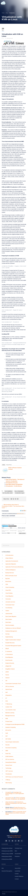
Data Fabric (8, 622)
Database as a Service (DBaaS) (13, 628)
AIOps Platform (9, 558)
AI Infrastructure (9, 555)
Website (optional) (21, 527)
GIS (6, 680)
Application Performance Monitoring (14, 567)
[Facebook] (18, 841)
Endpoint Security (9, 663)
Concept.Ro (8, 792)
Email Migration (9, 657)
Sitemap (3, 893)
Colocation (8, 599)
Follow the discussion (25, 510)
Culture (7, 610)
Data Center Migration (10, 616)
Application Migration (10, 564)
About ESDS (18, 868)
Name (3, 527)
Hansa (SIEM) (7, 859)
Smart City (8, 753)
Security (7, 744)
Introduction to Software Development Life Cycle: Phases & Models (15, 803)
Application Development (11, 561)
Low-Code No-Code (10, 709)
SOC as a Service (9, 759)
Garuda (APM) (7, 851)
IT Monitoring (8, 704)
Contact (17, 879)
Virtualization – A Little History (14, 486)
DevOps (7, 634)
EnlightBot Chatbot (10, 669)
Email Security (8, 660)
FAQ (3, 868)
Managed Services (10, 715)
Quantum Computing (10, 727)
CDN (6, 584)
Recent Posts (9, 464)
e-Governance (9, 654)
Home (3, 12)
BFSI (16, 851)
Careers (17, 873)
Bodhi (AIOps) (7, 848)
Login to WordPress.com (12, 526)
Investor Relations (19, 876)
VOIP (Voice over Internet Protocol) (14, 777)
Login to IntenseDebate (5, 526)
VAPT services (9, 771)
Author (3, 464)
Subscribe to (4, 533)
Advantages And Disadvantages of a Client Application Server (14, 793)
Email (11, 527)
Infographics (8, 695)
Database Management (11, 631)
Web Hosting (8, 782)
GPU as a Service (9, 686)
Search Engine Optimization (12, 742)
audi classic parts (9, 797)
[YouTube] (12, 841)
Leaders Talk (8, 707)
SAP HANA (8, 739)
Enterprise (17, 856)
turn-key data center (8, 493)
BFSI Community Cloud (11, 575)
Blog (7, 12)
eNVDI (7, 672)
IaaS (6, 692)
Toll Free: (10, 837)
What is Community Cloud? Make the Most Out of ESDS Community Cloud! (15, 813)
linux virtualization (19, 491)
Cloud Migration (9, 596)
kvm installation (8, 491)
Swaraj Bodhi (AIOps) (10, 762)
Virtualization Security (12, 482)
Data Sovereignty (9, 625)
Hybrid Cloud (8, 689)
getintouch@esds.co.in (15, 835)
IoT (6, 698)
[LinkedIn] (6, 841)
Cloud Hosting (8, 593)
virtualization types (19, 493)
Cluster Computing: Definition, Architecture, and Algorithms (15, 798)
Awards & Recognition (7, 871)
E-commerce (8, 651)
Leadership (17, 871)
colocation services (10, 602)
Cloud (18, 848)
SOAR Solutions (9, 756)
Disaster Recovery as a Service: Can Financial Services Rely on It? (15, 808)
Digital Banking (9, 637)
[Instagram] (15, 841)
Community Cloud (9, 604)
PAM (6, 718)
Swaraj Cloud (8, 765)
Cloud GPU (8, 590)
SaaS (6, 733)
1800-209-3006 (16, 837)
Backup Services (9, 572)
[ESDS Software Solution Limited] (5, 470)
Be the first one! (20, 513)
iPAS (6, 701)
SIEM (6, 750)
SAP (6, 736)
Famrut (7, 674)
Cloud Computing (9, 587)
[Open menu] (25, 3)
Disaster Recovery (10, 642)
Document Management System (13, 645)
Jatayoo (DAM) (7, 853)
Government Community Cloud (13, 683)
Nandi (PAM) (7, 856)
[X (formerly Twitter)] (9, 841)
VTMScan (7, 779)
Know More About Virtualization (14, 484)
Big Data (7, 578)
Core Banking (8, 607)
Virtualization (10, 38)
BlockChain (8, 581)
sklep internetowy (9, 802)
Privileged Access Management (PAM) (14, 724)
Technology (8, 768)
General (7, 677)
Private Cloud (8, 721)
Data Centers (8, 619)
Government (18, 853)
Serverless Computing (10, 747)
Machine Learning (9, 712)
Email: (8, 835)
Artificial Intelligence (10, 569)
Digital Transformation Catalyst (13, 639)
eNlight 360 (8, 666)
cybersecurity (8, 613)
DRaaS (7, 648)
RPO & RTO (8, 730)
